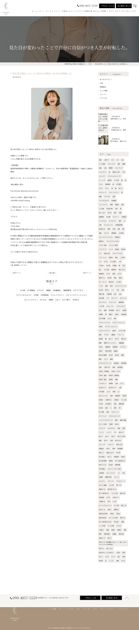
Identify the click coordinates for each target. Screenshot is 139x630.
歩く (120, 408)
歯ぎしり (101, 452)
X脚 (123, 229)
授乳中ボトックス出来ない (106, 552)
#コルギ (41, 290)
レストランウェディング (106, 420)
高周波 (109, 180)
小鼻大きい (116, 497)
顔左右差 (121, 534)
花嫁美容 (113, 200)
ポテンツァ (114, 298)
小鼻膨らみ (102, 501)
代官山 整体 (102, 375)
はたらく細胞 (102, 485)
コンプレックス (108, 225)
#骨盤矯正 (57, 290)
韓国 (111, 359)
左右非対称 (109, 208)
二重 (122, 290)
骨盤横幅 (121, 343)
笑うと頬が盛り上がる (105, 522)
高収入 (117, 314)
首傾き (112, 513)
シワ (119, 473)
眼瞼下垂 (101, 294)
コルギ (109, 318)
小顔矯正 (123, 217)
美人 (100, 269)
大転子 (101, 347)
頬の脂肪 (101, 497)
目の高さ (116, 522)
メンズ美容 (103, 91)
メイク (122, 383)
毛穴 (124, 172)
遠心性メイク (112, 387)
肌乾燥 (117, 249)
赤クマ (107, 436)
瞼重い (111, 314)
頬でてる (118, 485)
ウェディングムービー (119, 322)
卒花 (109, 501)
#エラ (58, 299)
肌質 (119, 428)
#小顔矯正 (31, 290)
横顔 (100, 343)
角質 (114, 391)
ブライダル (23, 265)
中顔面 (114, 265)
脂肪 (109, 229)
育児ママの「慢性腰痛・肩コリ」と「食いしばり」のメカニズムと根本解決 (113, 543)
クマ (115, 432)
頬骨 (124, 556)
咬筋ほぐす (102, 538)
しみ (100, 261)
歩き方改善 (102, 318)
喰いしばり (102, 213)
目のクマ (121, 432)
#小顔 (22, 290)
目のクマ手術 (121, 436)
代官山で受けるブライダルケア (71, 262)
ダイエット (102, 428)
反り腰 (108, 217)
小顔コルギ (107, 367)
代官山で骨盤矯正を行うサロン (46, 262)
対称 (116, 208)
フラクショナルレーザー (114, 176)
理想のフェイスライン (110, 343)
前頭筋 (101, 314)
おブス (108, 274)
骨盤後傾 (115, 347)
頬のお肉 (122, 493)
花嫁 (114, 196)
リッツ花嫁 (102, 526)
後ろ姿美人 (102, 457)
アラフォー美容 (113, 245)
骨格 (124, 428)
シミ (100, 253)
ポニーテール (102, 282)
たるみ (107, 556)
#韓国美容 (67, 290)
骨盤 (100, 168)
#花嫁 (36, 295)
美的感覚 (120, 367)
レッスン (111, 561)
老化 (123, 473)
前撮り (101, 326)
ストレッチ (102, 444)
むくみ (113, 556)
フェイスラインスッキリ (106, 237)
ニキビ (101, 184)
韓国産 (113, 335)
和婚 (116, 379)
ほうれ (108, 497)
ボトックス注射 (113, 518)
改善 (100, 160)
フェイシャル (102, 257)
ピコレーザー (110, 306)
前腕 (122, 522)
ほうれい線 (122, 330)
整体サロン (102, 278)
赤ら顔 (101, 290)
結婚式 (117, 204)
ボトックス (123, 298)
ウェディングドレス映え (114, 469)
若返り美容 (108, 351)
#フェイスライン (57, 295)
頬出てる (122, 518)
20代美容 (101, 391)
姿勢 (117, 561)
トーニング (102, 180)
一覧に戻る (51, 273)
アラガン (106, 335)
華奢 (111, 204)
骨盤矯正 (16, 265)
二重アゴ (106, 160)
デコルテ (118, 526)
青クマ (113, 436)
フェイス (116, 477)
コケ (117, 160)
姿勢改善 (117, 465)
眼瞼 (116, 420)
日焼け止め (107, 253)
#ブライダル (78, 290)
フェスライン (102, 172)
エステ (119, 274)
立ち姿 (101, 404)
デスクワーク (102, 192)
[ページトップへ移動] (127, 598)
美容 (114, 274)
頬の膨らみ (102, 229)
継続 (100, 359)
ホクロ (106, 261)
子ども (123, 561)
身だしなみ (122, 269)
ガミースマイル (110, 473)
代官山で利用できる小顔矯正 (21, 262)
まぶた (101, 188)
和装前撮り (107, 534)
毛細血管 (116, 457)
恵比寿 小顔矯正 (114, 375)
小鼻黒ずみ (108, 400)
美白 (111, 286)
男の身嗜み (102, 469)
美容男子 (113, 269)
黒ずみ (107, 290)
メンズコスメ (102, 221)
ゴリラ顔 (116, 505)
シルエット (111, 444)
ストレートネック (114, 192)
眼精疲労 (101, 274)
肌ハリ (118, 310)
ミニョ (106, 359)
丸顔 (114, 229)
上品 (120, 294)
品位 (115, 294)
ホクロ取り (113, 261)
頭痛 (100, 196)
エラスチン (102, 481)
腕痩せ (119, 530)
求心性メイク (102, 387)
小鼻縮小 (116, 400)
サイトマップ (123, 609)
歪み (119, 556)
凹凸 (122, 160)
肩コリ (121, 188)
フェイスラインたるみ (112, 241)
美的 (114, 367)
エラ (112, 160)
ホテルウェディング (114, 416)
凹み (100, 310)
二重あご (101, 530)
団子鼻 (109, 278)
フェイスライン (103, 204)
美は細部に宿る (123, 6)
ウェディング (115, 412)
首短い (109, 509)
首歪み (118, 513)
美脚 (100, 233)
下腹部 (111, 424)
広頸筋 (101, 477)
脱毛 (116, 257)
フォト (108, 391)
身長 (111, 396)
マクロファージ (120, 481)
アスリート (121, 335)
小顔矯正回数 (119, 225)
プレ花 (114, 501)
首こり (101, 556)
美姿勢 (101, 339)
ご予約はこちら (106, 6)
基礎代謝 (121, 404)
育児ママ (101, 548)
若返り (101, 351)
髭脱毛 (111, 257)
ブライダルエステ (104, 200)
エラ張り (118, 282)
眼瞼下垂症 (123, 420)
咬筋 (100, 367)
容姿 (106, 408)
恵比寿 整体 (102, 379)
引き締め (121, 233)
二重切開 (108, 294)
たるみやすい (111, 428)
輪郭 (120, 221)
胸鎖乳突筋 (108, 477)
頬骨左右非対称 (103, 513)
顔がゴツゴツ (102, 465)
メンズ (111, 249)
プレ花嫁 (101, 208)
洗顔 (111, 440)
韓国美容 (121, 302)
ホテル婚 (106, 269)
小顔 (11, 265)
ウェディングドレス (104, 330)
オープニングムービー (111, 326)
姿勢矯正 (113, 233)
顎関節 (111, 168)
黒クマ (101, 436)
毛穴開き (118, 184)
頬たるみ (123, 339)
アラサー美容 (102, 245)
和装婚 (114, 534)
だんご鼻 (123, 400)
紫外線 (123, 249)
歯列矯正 (123, 363)
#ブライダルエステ (24, 295)
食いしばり (109, 548)
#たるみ (43, 299)
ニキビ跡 (101, 306)
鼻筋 (115, 278)
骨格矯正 (116, 363)
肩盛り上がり (110, 452)
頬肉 (100, 335)
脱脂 (100, 440)
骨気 (115, 318)
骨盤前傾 (107, 347)
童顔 (122, 355)
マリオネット (102, 383)
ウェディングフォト (104, 322)
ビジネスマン (112, 221)
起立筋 (111, 465)
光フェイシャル (103, 396)
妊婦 (120, 213)
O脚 (119, 229)
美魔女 (116, 351)
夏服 (107, 530)
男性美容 (123, 314)
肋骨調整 (120, 448)
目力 (124, 265)
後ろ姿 (118, 452)
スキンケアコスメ (118, 253)
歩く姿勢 (101, 412)
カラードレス (102, 416)
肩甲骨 (101, 561)
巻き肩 (101, 408)
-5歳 (116, 383)
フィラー (101, 432)
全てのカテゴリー (106, 79)
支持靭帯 (111, 310)
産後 (115, 213)
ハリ (112, 290)
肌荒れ (123, 457)
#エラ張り (66, 299)
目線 (107, 412)
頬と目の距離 (102, 355)
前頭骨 (124, 310)
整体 (124, 552)
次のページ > (87, 273)
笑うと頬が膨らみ (104, 493)
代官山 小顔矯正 (104, 371)
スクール (103, 94)
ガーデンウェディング (105, 505)
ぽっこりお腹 (102, 424)
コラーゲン (111, 481)
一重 (117, 290)
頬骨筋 (111, 461)
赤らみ (106, 440)
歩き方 (109, 213)
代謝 (115, 404)
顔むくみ (123, 505)
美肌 (106, 286)
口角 (100, 225)
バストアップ (119, 168)
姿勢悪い (116, 509)
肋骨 (114, 448)
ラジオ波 (116, 180)
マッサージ (116, 217)
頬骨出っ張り (116, 172)
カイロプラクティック (105, 363)
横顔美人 (117, 237)
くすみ (101, 286)
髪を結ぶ (111, 282)
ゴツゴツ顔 (114, 493)
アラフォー (123, 347)
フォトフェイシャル (120, 286)
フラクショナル (120, 306)
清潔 (115, 408)
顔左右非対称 (102, 518)
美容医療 (107, 184)
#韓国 (48, 290)
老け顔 (108, 265)
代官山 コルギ (115, 371)
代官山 (118, 552)
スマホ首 (111, 485)
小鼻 (120, 387)
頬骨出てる (102, 489)
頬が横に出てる (112, 489)
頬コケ (109, 538)
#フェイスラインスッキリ (77, 295)
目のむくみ (102, 509)
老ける (117, 339)
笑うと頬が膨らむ (120, 461)
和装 (125, 530)
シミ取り (122, 257)
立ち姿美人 (108, 404)
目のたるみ (118, 440)
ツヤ (107, 298)
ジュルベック (112, 302)
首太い (108, 448)
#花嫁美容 (45, 295)
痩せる (117, 424)
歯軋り (114, 330)
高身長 (101, 400)
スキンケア (102, 176)
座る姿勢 (101, 298)
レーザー (108, 432)
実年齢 (111, 383)
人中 (120, 261)
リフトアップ (102, 249)
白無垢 (111, 379)
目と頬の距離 (102, 461)
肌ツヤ (109, 457)
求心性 (111, 355)
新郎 (100, 534)
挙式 (122, 204)
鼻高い (121, 278)
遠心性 (117, 355)
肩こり (111, 339)
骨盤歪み (101, 448)
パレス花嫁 (111, 526)
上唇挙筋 (101, 473)
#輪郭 (51, 299)
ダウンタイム (102, 302)
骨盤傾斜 (117, 396)
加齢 (105, 310)
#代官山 (76, 299)
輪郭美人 (101, 241)
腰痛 (124, 164)
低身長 (124, 396)
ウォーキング (111, 164)
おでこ (107, 188)
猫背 (119, 164)
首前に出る (119, 444)
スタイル (106, 233)
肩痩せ (113, 530)
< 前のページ (16, 273)
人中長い (101, 265)
